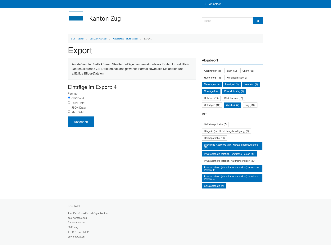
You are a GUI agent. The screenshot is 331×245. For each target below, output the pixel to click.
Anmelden (215, 4)
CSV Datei (77, 98)
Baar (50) (232, 70)
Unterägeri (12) (212, 105)
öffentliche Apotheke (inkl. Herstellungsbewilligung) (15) (231, 146)
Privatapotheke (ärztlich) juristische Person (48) (229, 154)
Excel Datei (78, 103)
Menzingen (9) (212, 84)
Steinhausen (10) (233, 98)
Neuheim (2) (251, 84)
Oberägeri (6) (211, 91)
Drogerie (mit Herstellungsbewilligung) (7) (226, 131)
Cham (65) (248, 70)
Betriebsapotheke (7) (215, 124)
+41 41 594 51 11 (79, 232)
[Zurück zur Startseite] (117, 20)
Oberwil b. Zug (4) (234, 91)
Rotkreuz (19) (211, 98)
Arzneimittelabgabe (125, 38)
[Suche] (258, 20)
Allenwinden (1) (212, 70)
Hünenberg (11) (212, 77)
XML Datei (77, 112)
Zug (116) (250, 105)
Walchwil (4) (232, 105)
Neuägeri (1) (232, 84)
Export (148, 38)
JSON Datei (78, 107)
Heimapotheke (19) (214, 138)
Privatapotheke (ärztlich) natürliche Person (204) (230, 160)
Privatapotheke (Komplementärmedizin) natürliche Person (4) (231, 178)
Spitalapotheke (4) (214, 186)
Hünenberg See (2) (237, 77)
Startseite (77, 38)
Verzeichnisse (98, 38)
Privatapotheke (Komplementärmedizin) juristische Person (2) (231, 169)
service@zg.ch (76, 236)
